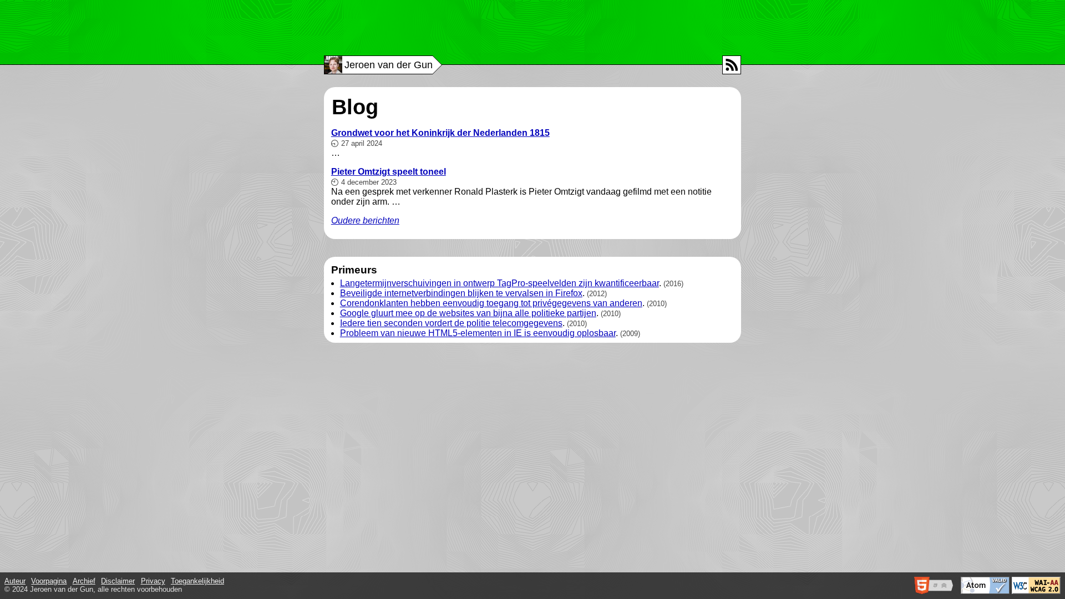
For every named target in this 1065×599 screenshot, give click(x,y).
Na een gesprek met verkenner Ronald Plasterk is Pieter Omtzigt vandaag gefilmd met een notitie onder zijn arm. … (521, 186)
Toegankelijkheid (197, 581)
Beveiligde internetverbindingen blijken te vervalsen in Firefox (461, 293)
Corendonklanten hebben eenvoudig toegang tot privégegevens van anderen (491, 303)
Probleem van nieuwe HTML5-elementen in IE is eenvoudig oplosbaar (478, 333)
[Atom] (731, 64)
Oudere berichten (365, 220)
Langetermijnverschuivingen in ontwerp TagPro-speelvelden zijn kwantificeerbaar (499, 283)
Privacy (153, 581)
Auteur (15, 581)
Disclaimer (118, 581)
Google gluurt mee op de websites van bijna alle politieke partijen (468, 313)
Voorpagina (49, 581)
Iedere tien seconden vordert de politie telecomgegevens (451, 323)
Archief (84, 581)
